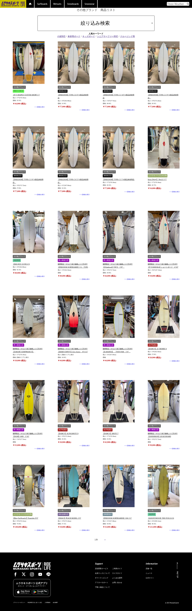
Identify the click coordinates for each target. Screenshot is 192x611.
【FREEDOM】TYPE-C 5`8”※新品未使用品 (28, 181)
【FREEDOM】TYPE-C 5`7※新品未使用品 (119, 179)
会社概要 (55, 602)
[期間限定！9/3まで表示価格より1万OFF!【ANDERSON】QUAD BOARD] (164, 401)
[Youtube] (40, 575)
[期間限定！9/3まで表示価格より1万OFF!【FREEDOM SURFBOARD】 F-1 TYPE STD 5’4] (74, 232)
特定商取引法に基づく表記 (35, 602)
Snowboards (73, 4)
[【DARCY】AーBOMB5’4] (164, 316)
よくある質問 (117, 578)
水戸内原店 (152, 345)
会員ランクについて (102, 573)
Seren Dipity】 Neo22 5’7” (157, 179)
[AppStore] (24, 592)
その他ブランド (19, 87)
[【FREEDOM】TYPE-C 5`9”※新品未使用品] (164, 62)
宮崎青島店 (108, 514)
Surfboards (42, 4)
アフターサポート (101, 582)
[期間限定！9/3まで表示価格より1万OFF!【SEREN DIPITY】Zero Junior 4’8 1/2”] (74, 316)
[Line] (48, 575)
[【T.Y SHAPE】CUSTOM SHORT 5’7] (29, 62)
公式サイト (150, 578)
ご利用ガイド (117, 568)
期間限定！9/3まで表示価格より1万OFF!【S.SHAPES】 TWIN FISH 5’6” (118, 350)
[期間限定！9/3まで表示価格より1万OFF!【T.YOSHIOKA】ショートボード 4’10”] (164, 232)
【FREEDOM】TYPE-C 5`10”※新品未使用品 (118, 96)
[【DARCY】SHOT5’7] (119, 401)
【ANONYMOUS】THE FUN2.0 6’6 (161, 518)
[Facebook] (15, 575)
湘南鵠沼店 (62, 91)
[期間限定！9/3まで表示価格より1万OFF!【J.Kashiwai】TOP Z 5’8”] (119, 232)
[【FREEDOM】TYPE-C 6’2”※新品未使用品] (74, 147)
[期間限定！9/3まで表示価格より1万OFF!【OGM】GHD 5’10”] (29, 401)
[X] (23, 574)
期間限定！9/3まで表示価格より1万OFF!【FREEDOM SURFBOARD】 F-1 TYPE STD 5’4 (73, 266)
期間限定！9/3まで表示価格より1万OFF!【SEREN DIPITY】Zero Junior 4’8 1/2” (73, 350)
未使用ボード (74, 36)
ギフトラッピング (101, 578)
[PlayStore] (40, 592)
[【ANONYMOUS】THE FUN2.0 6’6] (164, 486)
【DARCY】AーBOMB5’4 (157, 349)
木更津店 (17, 260)
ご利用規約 (47, 602)
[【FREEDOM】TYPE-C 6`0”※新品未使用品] (74, 62)
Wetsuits (57, 4)
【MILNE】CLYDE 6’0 (21, 264)
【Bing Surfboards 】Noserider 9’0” (25, 518)
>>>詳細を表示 (39, 107)
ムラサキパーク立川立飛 (157, 175)
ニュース (149, 573)
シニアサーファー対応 (107, 36)
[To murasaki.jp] (13, 4)
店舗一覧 (149, 568)
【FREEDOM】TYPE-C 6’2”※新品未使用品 (73, 181)
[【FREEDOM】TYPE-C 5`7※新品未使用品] (119, 147)
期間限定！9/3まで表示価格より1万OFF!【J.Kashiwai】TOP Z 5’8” (118, 265)
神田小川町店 (18, 91)
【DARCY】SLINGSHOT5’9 (68, 433)
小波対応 (61, 36)
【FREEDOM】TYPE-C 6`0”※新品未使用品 (73, 96)
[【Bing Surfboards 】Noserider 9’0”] (29, 486)
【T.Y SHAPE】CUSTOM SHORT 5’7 (26, 95)
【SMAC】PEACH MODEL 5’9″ (69, 518)
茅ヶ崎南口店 (63, 260)
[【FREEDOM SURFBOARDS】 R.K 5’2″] (119, 486)
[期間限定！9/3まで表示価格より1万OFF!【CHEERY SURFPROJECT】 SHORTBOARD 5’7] (29, 316)
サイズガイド (117, 573)
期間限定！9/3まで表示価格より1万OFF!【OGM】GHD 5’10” (28, 435)
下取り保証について (102, 587)
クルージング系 (127, 36)
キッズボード (88, 36)
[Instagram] (32, 575)
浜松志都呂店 (63, 514)
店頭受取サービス (101, 568)
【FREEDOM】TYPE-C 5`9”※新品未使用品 (163, 96)
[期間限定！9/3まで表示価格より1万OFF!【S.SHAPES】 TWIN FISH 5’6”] (119, 316)
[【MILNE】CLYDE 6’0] (29, 232)
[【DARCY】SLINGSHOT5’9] (74, 401)
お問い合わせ (117, 582)
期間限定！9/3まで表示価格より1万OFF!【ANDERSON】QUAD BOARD (163, 435)
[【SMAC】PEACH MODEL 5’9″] (74, 486)
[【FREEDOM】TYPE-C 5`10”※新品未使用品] (119, 62)
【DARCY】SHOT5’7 (110, 433)
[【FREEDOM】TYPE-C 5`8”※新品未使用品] (29, 147)
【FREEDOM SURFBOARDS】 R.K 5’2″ (117, 518)
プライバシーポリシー (19, 602)
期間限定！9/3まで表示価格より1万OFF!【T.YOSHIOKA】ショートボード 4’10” (163, 265)
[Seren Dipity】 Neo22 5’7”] (164, 147)
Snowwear (89, 4)
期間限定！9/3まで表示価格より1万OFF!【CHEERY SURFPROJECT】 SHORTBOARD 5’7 (28, 350)
